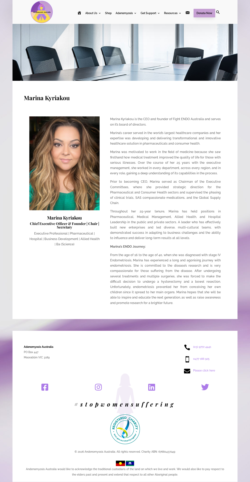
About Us (91, 13)
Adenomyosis (124, 13)
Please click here (204, 370)
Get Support (148, 13)
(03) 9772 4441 (202, 346)
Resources (171, 13)
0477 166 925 (201, 358)
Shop (108, 13)
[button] (218, 16)
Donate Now (204, 13)
